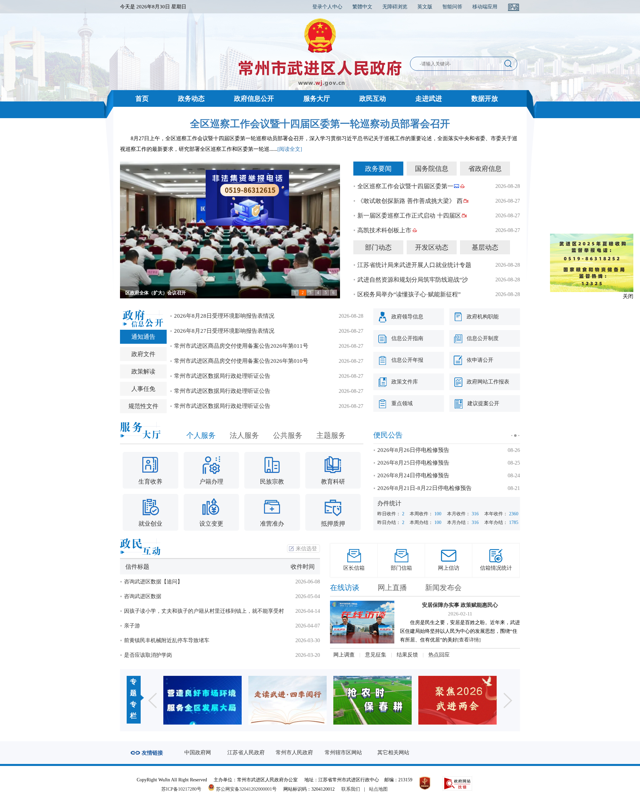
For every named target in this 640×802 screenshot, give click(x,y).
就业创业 (150, 523)
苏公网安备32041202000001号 (246, 789)
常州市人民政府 (294, 752)
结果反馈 (407, 654)
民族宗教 (272, 481)
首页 (142, 98)
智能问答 (452, 6)
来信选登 (306, 548)
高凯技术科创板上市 (384, 230)
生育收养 (150, 481)
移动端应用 (484, 6)
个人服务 (201, 435)
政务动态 (191, 98)
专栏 (133, 710)
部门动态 (378, 247)
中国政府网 (197, 752)
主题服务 (331, 435)
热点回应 (439, 654)
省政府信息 (485, 168)
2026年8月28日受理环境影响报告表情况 (224, 316)
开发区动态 (431, 247)
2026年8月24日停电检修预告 (413, 475)
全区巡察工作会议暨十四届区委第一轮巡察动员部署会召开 (320, 123)
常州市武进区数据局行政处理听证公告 (222, 376)
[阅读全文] (289, 149)
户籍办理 (211, 481)
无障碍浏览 (394, 6)
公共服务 (287, 435)
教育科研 (333, 481)
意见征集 (375, 654)
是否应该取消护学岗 (148, 655)
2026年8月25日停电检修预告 (413, 463)
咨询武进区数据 (142, 596)
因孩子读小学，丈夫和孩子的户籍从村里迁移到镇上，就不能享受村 (204, 611)
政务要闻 (378, 168)
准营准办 (272, 523)
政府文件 (143, 354)
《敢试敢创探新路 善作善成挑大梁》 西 (410, 201)
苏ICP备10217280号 (184, 789)
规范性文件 (143, 406)
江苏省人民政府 (246, 752)
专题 (133, 687)
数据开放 (484, 98)
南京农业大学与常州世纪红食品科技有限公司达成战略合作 (186, 292)
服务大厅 (316, 98)
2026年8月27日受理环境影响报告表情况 (224, 331)
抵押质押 (333, 523)
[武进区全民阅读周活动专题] (287, 700)
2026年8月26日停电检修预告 (413, 450)
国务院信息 (431, 168)
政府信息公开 (254, 98)
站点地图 (378, 789)
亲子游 (132, 625)
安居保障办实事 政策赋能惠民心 (460, 605)
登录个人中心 (327, 6)
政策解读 (143, 371)
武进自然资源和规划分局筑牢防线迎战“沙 (412, 279)
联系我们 (350, 789)
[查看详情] (469, 639)
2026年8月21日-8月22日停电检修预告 (424, 488)
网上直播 (392, 587)
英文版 (424, 6)
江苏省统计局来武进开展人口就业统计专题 (414, 265)
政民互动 (372, 98)
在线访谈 (344, 587)
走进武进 (428, 98)
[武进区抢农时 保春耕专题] (372, 700)
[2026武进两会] (457, 700)
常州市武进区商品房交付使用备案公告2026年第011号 (241, 346)
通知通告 (143, 336)
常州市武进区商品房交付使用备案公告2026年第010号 (241, 361)
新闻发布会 (443, 587)
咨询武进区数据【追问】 (153, 581)
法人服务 (244, 435)
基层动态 (485, 247)
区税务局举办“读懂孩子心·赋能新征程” (409, 294)
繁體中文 (362, 6)
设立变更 (211, 523)
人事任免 (143, 388)
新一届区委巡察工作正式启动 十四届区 (409, 215)
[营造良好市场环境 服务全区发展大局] (202, 700)
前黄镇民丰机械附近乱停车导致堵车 (166, 640)
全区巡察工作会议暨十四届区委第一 (405, 186)
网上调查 (344, 654)
